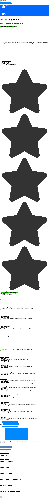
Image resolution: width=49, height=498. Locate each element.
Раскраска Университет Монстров (6, 386)
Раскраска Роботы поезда (5, 317)
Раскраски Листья (5, 62)
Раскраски (4, 6)
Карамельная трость (9, 19)
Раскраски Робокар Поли (4, 348)
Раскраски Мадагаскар (4, 368)
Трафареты (4, 14)
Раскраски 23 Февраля (6, 63)
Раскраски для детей (17, 19)
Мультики (4, 12)
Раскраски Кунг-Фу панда (5, 382)
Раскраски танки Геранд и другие (6, 307)
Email (1, 424)
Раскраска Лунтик (3, 379)
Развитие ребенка (5, 5)
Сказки (3, 7)
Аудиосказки (4, 8)
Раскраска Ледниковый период (6, 372)
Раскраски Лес (3, 375)
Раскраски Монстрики (4, 417)
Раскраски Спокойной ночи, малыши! (9, 66)
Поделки (3, 13)
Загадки (3, 9)
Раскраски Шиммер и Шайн (5, 410)
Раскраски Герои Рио (4, 389)
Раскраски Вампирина (4, 396)
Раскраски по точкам (6, 65)
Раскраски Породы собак (5, 361)
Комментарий (2, 439)
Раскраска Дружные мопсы (5, 413)
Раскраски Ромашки (4, 327)
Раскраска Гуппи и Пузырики (5, 406)
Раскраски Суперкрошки (6, 61)
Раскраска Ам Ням (3, 393)
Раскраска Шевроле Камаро (5, 337)
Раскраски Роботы (3, 403)
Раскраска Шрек (3, 358)
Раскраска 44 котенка (4, 365)
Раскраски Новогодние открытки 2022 (9, 64)
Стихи (3, 11)
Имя (1, 421)
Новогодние (6, 15)
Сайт (1, 426)
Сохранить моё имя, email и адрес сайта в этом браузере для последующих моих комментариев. (18, 444)
